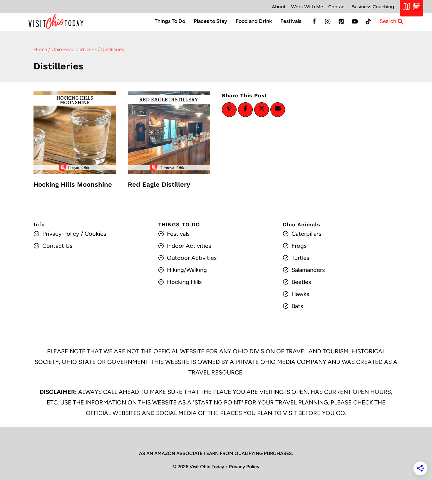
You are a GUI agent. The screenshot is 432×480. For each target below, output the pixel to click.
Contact (337, 6)
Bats (297, 306)
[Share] (245, 108)
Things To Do (170, 21)
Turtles (300, 257)
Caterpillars (306, 233)
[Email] (278, 108)
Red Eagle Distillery (159, 184)
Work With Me (307, 6)
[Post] (261, 108)
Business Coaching (372, 6)
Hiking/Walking (187, 269)
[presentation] (75, 132)
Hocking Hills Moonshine (73, 184)
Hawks (300, 293)
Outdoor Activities (192, 257)
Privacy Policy (60, 233)
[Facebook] (314, 21)
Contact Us (57, 245)
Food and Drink (254, 21)
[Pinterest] (341, 21)
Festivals (290, 21)
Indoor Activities (189, 245)
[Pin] (229, 108)
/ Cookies (92, 233)
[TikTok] (368, 21)
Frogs (299, 245)
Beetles (301, 281)
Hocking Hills (184, 281)
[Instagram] (328, 21)
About (279, 6)
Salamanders (308, 269)
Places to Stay (210, 21)
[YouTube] (355, 21)
